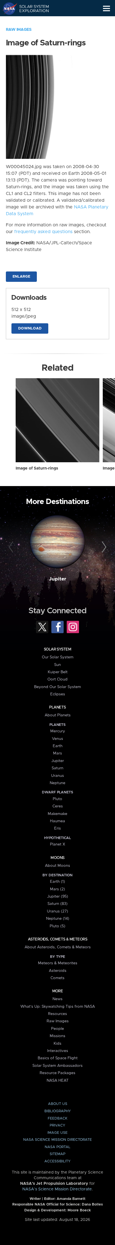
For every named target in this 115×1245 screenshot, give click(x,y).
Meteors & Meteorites (57, 963)
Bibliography (57, 1111)
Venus (57, 739)
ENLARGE (21, 276)
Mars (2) (57, 889)
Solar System (57, 649)
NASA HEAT (58, 1081)
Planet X (57, 844)
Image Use (57, 1133)
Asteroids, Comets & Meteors (57, 939)
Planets (57, 707)
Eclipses (57, 694)
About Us (57, 1104)
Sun (57, 665)
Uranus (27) (57, 911)
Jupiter (57, 579)
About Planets (58, 715)
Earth (58, 746)
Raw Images (19, 30)
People (57, 1029)
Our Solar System (57, 657)
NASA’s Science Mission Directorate (57, 1189)
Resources (57, 1014)
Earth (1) (57, 882)
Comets (57, 978)
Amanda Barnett (71, 1199)
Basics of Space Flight (58, 1058)
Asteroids (57, 971)
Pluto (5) (57, 926)
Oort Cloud (57, 679)
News (57, 999)
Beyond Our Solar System (57, 687)
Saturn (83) (57, 904)
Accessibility (57, 1161)
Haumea (57, 821)
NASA (7, 8)
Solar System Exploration (31, 8)
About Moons (57, 866)
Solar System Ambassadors (57, 1066)
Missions (57, 1036)
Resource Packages (57, 1073)
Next (103, 547)
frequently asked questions (43, 231)
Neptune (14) (57, 919)
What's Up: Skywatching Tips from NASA (57, 1007)
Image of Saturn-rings (37, 468)
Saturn (57, 768)
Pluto (57, 799)
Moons (57, 858)
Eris (57, 828)
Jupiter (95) (57, 896)
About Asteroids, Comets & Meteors (58, 947)
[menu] (106, 8)
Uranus (57, 776)
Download (30, 328)
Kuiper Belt (58, 672)
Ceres (57, 806)
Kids (57, 1044)
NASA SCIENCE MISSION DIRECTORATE (57, 1140)
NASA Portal (57, 1147)
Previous (12, 547)
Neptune (57, 783)
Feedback (57, 1118)
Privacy (57, 1125)
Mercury (57, 731)
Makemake (57, 814)
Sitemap (57, 1154)
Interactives (57, 1051)
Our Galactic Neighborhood (31, 21)
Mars (57, 753)
